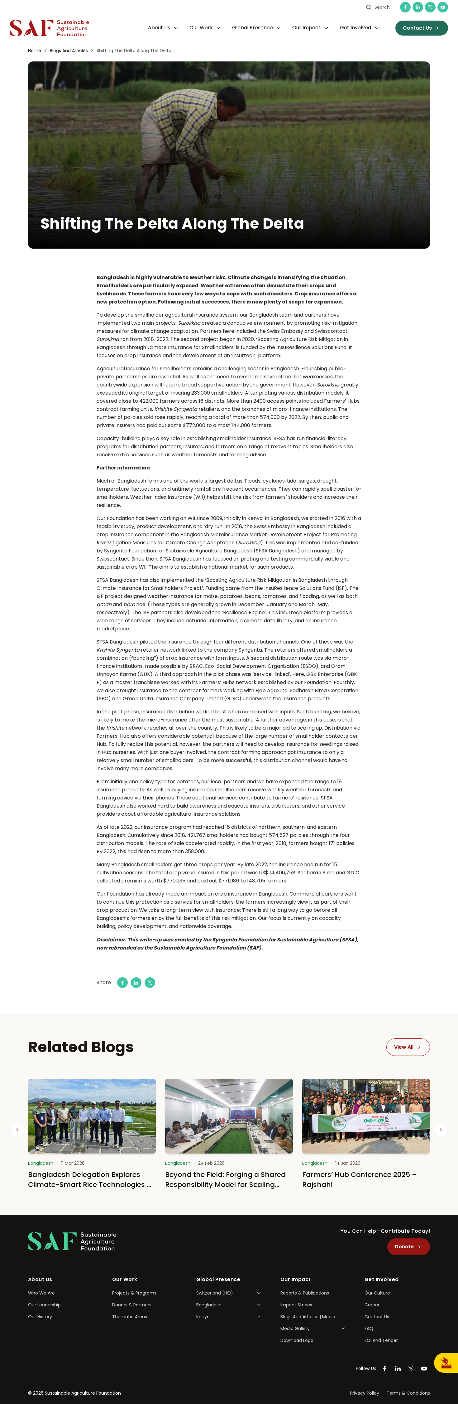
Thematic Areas (129, 1317)
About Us (159, 27)
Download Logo (296, 1340)
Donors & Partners (131, 1305)
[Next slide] (441, 1130)
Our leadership (44, 1305)
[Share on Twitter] (150, 982)
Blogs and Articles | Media (307, 1317)
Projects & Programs (134, 1293)
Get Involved (355, 27)
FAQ (369, 1328)
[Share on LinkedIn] (136, 982)
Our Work (201, 27)
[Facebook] (405, 7)
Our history (40, 1317)
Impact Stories (296, 1305)
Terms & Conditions (408, 1393)
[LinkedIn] (418, 7)
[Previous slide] (17, 1130)
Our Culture (377, 1293)
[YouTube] (442, 7)
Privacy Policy (364, 1393)
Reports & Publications (304, 1293)
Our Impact (306, 27)
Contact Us (377, 1317)
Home (34, 50)
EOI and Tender (381, 1340)
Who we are (41, 1293)
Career (372, 1305)
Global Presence (252, 27)
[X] (430, 7)
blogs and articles (69, 50)
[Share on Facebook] (122, 982)
